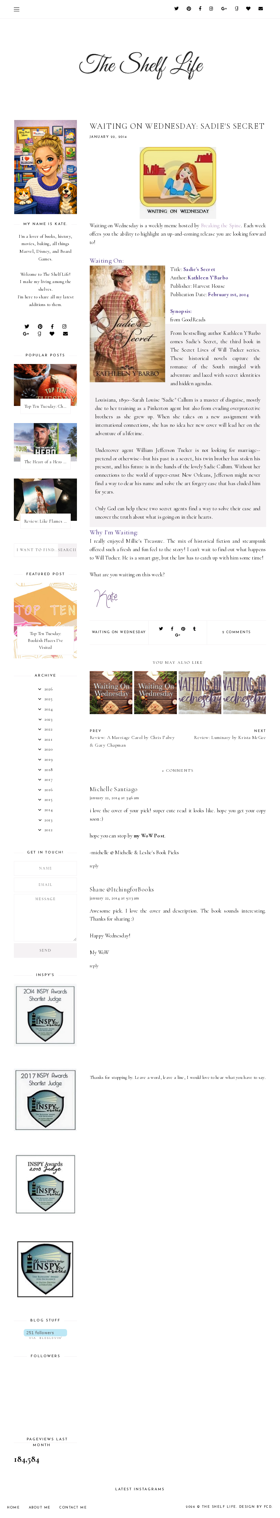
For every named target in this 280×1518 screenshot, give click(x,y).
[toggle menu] (16, 9)
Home (13, 1507)
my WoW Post (149, 836)
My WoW (99, 952)
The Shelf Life (219, 1507)
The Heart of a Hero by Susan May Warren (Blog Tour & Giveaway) (47, 461)
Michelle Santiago (114, 789)
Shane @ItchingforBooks (122, 889)
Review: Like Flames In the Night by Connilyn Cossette (47, 521)
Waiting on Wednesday (119, 632)
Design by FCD (255, 1507)
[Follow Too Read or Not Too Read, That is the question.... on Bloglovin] (45, 1334)
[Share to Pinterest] (183, 629)
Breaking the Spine (221, 225)
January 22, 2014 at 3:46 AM (114, 797)
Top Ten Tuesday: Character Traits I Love (47, 406)
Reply (94, 865)
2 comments (236, 632)
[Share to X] (161, 629)
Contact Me (73, 1507)
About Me (40, 1507)
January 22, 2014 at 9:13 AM (114, 898)
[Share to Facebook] (172, 629)
